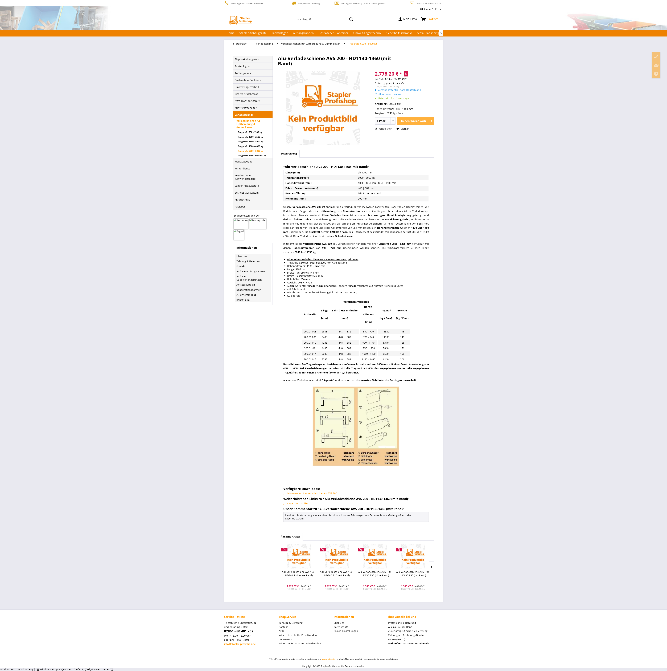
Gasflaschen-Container (248, 80)
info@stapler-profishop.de (428, 3)
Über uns (241, 256)
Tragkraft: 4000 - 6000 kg (250, 146)
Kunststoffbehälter (246, 107)
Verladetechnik (244, 114)
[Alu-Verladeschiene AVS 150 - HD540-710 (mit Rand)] (337, 556)
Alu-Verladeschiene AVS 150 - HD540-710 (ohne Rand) (299, 573)
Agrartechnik (242, 199)
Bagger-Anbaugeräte (247, 185)
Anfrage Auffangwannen (250, 271)
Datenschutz (341, 627)
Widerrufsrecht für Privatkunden (298, 635)
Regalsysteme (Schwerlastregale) (245, 177)
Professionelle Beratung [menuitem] (402, 622)
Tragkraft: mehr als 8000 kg (252, 155)
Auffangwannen (244, 73)
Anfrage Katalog (245, 284)
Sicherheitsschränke (246, 94)
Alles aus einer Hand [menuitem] (400, 627)
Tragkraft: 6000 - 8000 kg (250, 150)
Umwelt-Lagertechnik (247, 87)
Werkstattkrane (243, 161)
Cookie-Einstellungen (346, 631)
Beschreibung (289, 153)
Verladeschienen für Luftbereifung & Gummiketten (248, 124)
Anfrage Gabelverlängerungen (249, 278)
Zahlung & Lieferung (248, 261)
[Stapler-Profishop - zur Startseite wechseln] (240, 20)
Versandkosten (329, 658)
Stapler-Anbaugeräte (247, 59)
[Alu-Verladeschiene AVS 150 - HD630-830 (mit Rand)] (413, 556)
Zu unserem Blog (246, 294)
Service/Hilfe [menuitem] (431, 9)
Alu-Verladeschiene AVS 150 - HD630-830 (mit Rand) (413, 573)
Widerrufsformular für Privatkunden (300, 643)
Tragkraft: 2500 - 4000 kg (250, 141)
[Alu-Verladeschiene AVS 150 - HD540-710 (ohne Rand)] (299, 556)
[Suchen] (351, 19)
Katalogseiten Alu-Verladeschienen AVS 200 (311, 493)
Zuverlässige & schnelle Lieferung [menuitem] (407, 631)
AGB (281, 631)
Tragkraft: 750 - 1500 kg (250, 132)
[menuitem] (325, 19)
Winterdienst (242, 168)
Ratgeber (240, 206)
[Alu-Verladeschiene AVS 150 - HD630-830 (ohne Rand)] (375, 556)
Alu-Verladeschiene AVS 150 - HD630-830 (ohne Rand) (375, 573)
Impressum (243, 300)
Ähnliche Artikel (290, 536)
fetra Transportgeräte (247, 101)
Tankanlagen (242, 66)
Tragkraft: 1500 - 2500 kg (250, 136)
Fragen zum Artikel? (297, 503)
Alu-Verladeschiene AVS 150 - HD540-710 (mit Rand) (337, 573)
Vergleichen (385, 128)
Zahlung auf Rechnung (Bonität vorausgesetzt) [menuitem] (406, 637)
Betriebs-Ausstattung (247, 192)
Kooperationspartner (248, 289)
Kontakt (240, 266)
